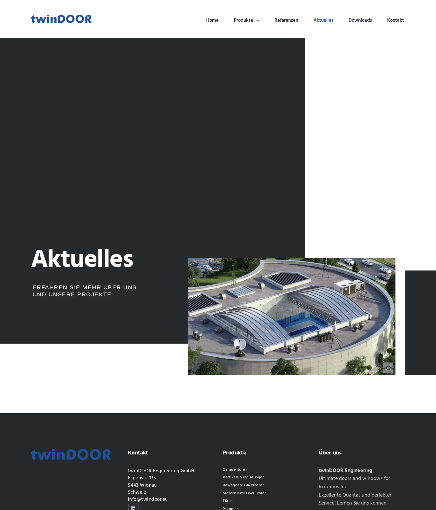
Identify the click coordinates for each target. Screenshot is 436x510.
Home (212, 20)
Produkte (243, 20)
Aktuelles (323, 20)
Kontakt (395, 20)
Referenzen (286, 20)
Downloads (360, 20)
